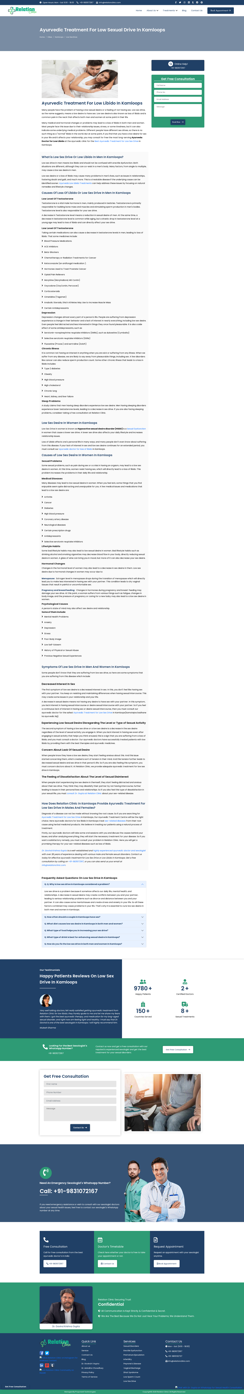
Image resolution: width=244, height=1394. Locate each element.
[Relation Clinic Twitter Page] (180, 2)
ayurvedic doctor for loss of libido (75, 449)
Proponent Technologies (85, 1392)
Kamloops (59, 37)
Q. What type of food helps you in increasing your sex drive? (76, 930)
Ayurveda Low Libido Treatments (75, 183)
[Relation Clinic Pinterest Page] (202, 2)
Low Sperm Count (132, 1376)
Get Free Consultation (176, 1049)
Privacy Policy (88, 1372)
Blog (184, 10)
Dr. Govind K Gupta (90, 1363)
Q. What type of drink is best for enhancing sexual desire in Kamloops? (82, 937)
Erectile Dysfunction (133, 1350)
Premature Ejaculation (134, 1354)
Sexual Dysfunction (136, 428)
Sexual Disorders (131, 1346)
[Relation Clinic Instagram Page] (185, 2)
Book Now (176, 122)
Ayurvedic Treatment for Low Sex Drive (92, 712)
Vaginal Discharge (132, 1368)
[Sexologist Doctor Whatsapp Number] (208, 1387)
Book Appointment (220, 11)
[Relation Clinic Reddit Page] (197, 2)
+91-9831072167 (86, 2)
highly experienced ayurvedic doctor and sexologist (119, 850)
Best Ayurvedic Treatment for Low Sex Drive (116, 141)
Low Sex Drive (130, 1381)
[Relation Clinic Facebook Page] (176, 2)
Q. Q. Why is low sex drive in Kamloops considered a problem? (77, 884)
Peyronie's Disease (132, 1363)
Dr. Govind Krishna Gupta (54, 850)
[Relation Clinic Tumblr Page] (193, 2)
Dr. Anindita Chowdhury (92, 1368)
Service (85, 1350)
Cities (50, 37)
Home (139, 10)
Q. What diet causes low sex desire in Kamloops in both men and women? (83, 923)
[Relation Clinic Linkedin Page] (189, 2)
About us (86, 1346)
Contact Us (196, 10)
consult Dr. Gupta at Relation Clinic (84, 793)
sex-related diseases (115, 820)
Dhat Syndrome (131, 1372)
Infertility (128, 1359)
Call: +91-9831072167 (69, 1191)
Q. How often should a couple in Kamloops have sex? (72, 917)
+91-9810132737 (174, 1356)
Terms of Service (89, 1376)
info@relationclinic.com (110, 2)
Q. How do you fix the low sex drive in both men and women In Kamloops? (83, 943)
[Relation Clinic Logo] (22, 10)
